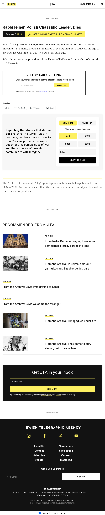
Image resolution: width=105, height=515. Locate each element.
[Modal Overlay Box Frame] (52, 257)
